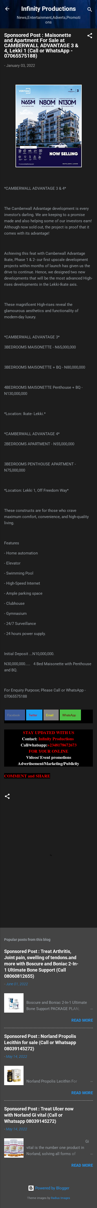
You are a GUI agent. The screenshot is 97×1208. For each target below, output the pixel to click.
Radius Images (60, 1198)
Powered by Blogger (51, 1188)
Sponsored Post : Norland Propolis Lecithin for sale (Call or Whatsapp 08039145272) (40, 1042)
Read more (82, 1020)
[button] (90, 37)
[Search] (90, 10)
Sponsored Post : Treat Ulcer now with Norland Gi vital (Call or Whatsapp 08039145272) (38, 1115)
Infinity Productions (48, 8)
